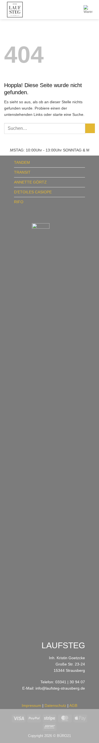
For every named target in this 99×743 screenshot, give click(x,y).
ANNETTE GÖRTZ (30, 182)
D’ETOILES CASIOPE (33, 192)
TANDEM (22, 162)
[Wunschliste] (67, 10)
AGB (73, 705)
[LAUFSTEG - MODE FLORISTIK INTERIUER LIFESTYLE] (31, 9)
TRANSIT (22, 172)
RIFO (18, 202)
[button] (62, 9)
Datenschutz (55, 705)
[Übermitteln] (90, 128)
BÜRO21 (64, 736)
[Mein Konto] (77, 10)
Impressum (31, 705)
